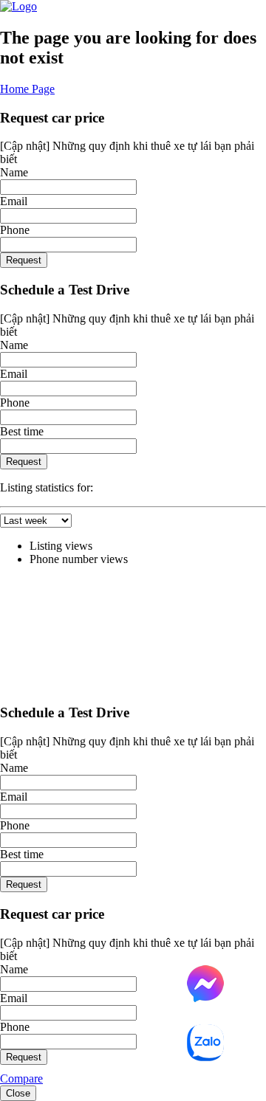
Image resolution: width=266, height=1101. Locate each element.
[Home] (18, 6)
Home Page (27, 89)
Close (18, 1093)
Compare (21, 1078)
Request (23, 260)
